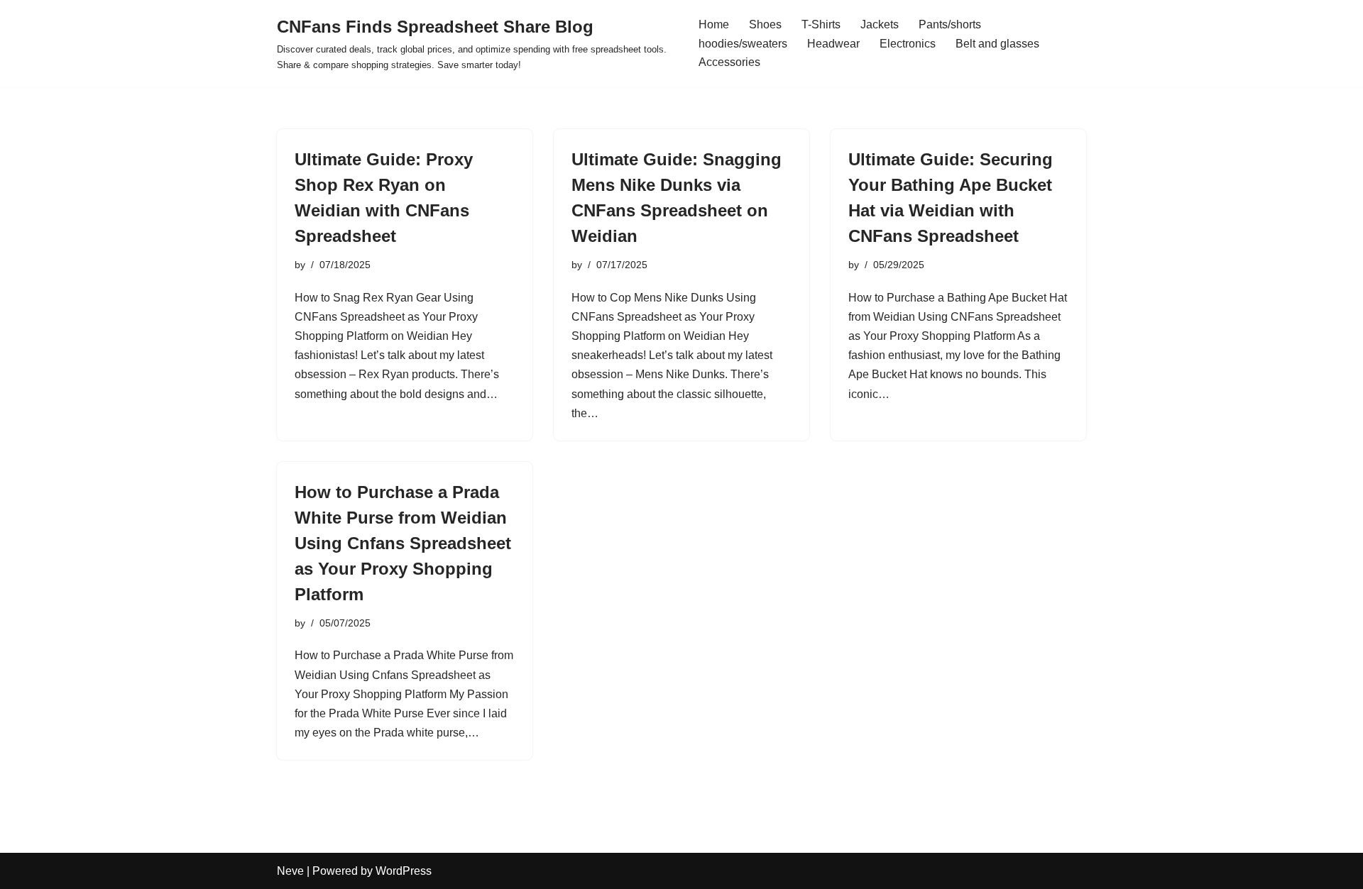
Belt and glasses (997, 44)
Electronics (908, 44)
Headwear (833, 44)
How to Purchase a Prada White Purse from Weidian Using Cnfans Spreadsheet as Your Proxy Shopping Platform (403, 543)
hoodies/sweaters (743, 44)
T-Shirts (821, 24)
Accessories (729, 62)
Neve (290, 871)
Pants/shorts (950, 24)
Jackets (879, 24)
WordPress (404, 871)
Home (714, 24)
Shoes (765, 24)
